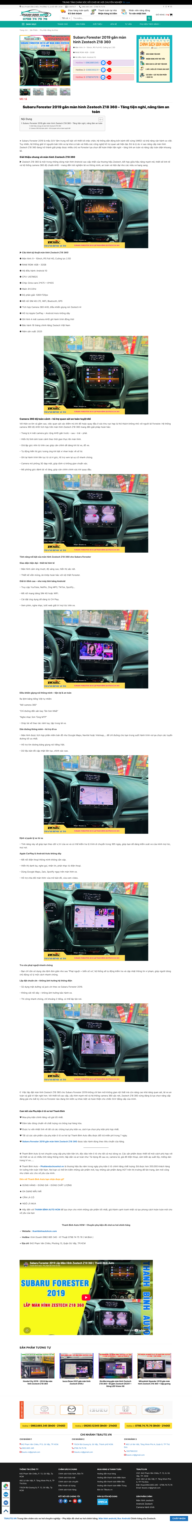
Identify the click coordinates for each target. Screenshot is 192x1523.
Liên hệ (113, 24)
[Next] (66, 60)
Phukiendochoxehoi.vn (52, 1166)
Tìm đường (5, 1489)
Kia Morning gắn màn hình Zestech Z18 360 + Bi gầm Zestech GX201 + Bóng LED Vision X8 (115, 1383)
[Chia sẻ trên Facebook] (61, 1501)
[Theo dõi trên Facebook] (163, 7)
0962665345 (92, 62)
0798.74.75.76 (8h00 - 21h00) (152, 1425)
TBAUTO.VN (10, 1518)
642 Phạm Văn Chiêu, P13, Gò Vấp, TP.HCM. (40, 1444)
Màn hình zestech (144, 1500)
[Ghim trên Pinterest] (75, 1501)
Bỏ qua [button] (126, 2)
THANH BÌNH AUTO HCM (47, 1209)
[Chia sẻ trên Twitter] (65, 1501)
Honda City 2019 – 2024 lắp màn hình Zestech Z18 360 (37, 1382)
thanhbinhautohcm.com (44, 1231)
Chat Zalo (6, 1497)
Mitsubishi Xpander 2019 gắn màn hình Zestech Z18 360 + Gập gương (154, 1382)
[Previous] (24, 60)
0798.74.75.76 (80, 1448)
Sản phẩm (80, 24)
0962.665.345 (27, 1448)
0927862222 (131, 1451)
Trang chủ (62, 24)
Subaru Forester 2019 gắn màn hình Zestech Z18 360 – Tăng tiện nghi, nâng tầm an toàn (62, 123)
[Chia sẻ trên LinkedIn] (79, 1501)
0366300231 (92, 69)
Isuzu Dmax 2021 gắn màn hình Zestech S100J (77, 1382)
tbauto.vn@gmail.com (30, 1452)
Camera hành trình (145, 1507)
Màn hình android (107, 1518)
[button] (164, 15)
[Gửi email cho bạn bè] (70, 1501)
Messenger (5, 1506)
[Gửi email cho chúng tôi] (171, 7)
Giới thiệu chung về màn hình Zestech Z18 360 (45, 126)
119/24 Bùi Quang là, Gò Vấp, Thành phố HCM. (93, 1444)
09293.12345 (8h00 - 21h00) (100, 1425)
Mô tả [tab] (23, 99)
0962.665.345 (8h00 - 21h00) (48, 1425)
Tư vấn (128, 24)
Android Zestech (144, 1503)
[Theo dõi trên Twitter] (168, 7)
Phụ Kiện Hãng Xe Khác (49, 30)
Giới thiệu (97, 24)
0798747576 (92, 77)
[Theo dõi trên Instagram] (166, 7)
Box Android (124, 1518)
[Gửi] (149, 18)
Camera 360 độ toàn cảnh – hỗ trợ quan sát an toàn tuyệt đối (50, 128)
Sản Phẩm (34, 30)
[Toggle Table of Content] (99, 119)
